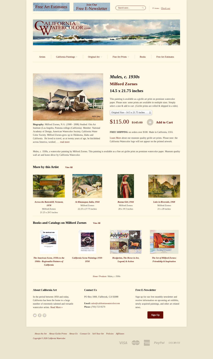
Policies (109, 334)
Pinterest (44, 315)
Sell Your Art (98, 334)
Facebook (40, 315)
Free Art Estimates (165, 57)
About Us (73, 334)
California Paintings (66, 57)
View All (68, 167)
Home (95, 276)
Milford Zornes (123, 84)
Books (143, 57)
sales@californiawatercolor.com (105, 303)
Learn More (115, 138)
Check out (165, 8)
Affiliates (120, 334)
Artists (42, 57)
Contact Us (85, 334)
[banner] (106, 32)
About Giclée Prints (58, 334)
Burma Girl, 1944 (126, 202)
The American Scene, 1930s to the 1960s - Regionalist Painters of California (48, 261)
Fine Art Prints (120, 57)
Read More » (56, 307)
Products (102, 276)
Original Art (94, 57)
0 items (156, 8)
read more (65, 142)
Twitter (35, 315)
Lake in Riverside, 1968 (164, 202)
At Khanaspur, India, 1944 (87, 202)
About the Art (41, 334)
